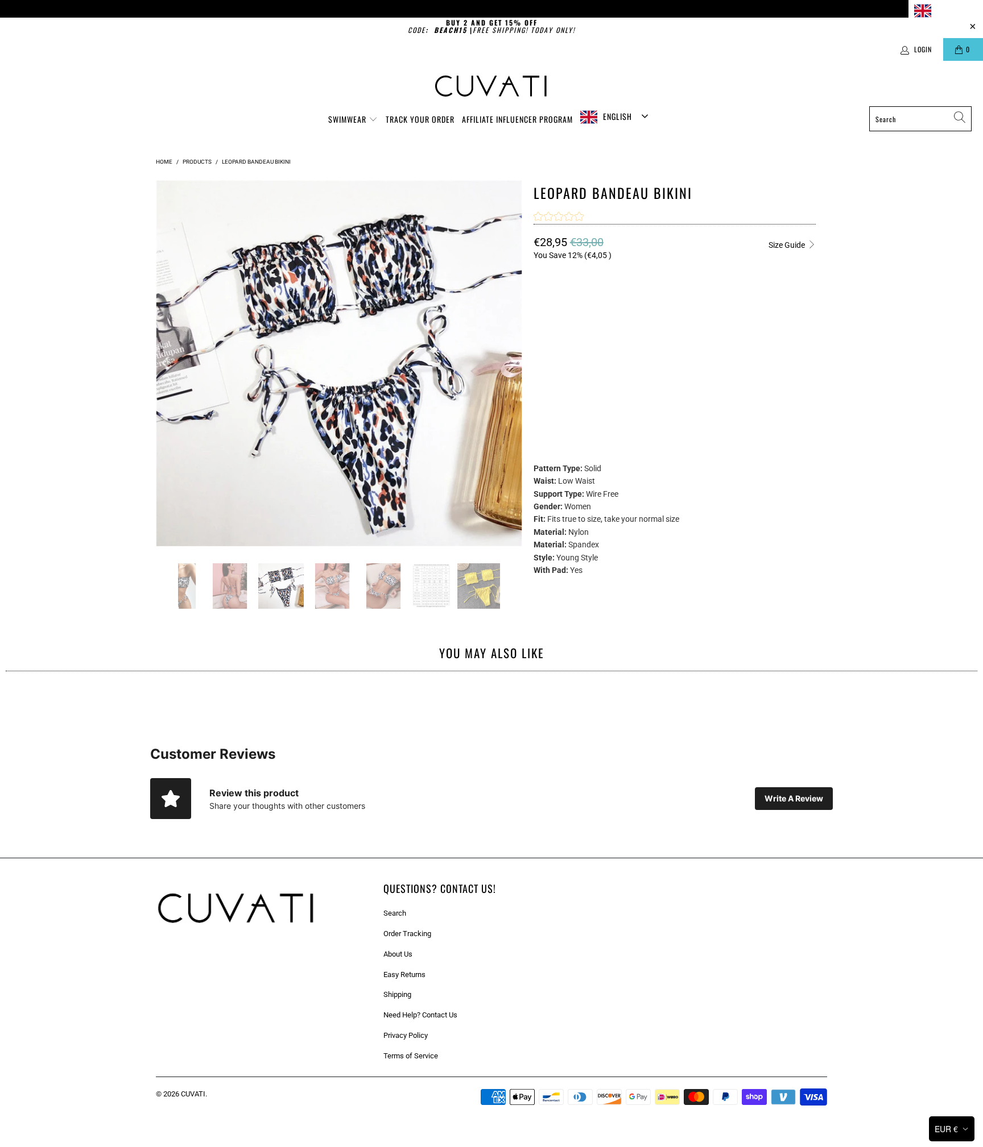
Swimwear (348, 119)
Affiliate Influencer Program (517, 119)
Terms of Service (410, 1056)
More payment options (743, 418)
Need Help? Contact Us (420, 1015)
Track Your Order (420, 119)
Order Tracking (407, 933)
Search (394, 913)
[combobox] (945, 10)
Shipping (397, 994)
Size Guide (788, 245)
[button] (559, 217)
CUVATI (193, 1094)
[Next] (511, 363)
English (948, 10)
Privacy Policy (405, 1035)
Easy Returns (404, 974)
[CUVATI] (491, 86)
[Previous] (166, 363)
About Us (397, 954)
